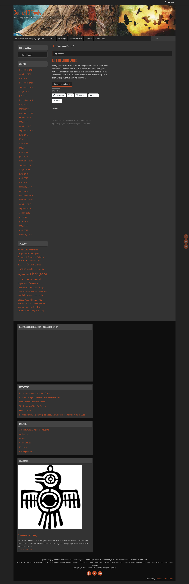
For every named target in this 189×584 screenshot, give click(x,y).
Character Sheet (34, 260)
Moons (66, 124)
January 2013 (24, 191)
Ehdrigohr (87, 120)
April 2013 (23, 178)
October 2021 (25, 74)
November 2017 (26, 113)
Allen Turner (59, 120)
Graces (25, 291)
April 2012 (23, 230)
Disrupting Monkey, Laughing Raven (34, 393)
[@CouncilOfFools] (169, 2)
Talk (19, 307)
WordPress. (168, 579)
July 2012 (23, 217)
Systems (41, 304)
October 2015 (25, 126)
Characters (23, 260)
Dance (38, 264)
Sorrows (35, 304)
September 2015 (26, 130)
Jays (19, 295)
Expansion (23, 283)
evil (39, 279)
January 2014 (24, 156)
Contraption (22, 265)
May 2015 (23, 139)
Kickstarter (26, 295)
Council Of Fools (27, 13)
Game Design (39, 288)
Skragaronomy (27, 535)
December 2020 (26, 83)
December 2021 (26, 70)
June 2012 (23, 221)
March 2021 (24, 78)
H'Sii (45, 291)
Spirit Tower (80, 124)
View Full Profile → (26, 549)
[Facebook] (165, 2)
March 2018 (24, 109)
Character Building (36, 257)
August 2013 (24, 169)
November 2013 (26, 161)
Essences (33, 279)
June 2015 (23, 135)
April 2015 (23, 143)
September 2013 (26, 165)
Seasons (72, 124)
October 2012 (25, 204)
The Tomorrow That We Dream (32, 406)
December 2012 (26, 195)
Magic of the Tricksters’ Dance (32, 401)
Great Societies (35, 291)
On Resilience (25, 410)
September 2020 (26, 87)
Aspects (36, 254)
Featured (34, 283)
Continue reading (61, 84)
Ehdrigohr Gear (24, 279)
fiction (29, 287)
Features (22, 287)
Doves (30, 268)
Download (37, 269)
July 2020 (23, 96)
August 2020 (24, 91)
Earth (27, 275)
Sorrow (28, 303)
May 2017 (23, 122)
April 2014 (23, 152)
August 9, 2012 (73, 120)
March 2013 (24, 182)
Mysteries (35, 299)
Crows (30, 264)
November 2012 (26, 200)
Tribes (31, 307)
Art (31, 253)
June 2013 (23, 174)
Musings (23, 447)
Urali (35, 307)
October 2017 (25, 117)
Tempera (158, 579)
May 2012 (23, 226)
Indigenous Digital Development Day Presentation (40, 397)
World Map (40, 311)
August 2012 (24, 213)
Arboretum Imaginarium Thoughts (34, 430)
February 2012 (25, 234)
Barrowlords (22, 257)
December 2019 (26, 100)
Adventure (23, 249)
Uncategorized (25, 451)
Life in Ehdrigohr (64, 60)
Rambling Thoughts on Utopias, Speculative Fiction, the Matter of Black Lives (52, 415)
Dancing (22, 268)
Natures (21, 304)
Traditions (25, 307)
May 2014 (23, 148)
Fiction (22, 438)
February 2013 (25, 187)
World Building (29, 311)
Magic (26, 300)
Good (20, 291)
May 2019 (23, 104)
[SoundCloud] (172, 2)
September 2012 (26, 208)
